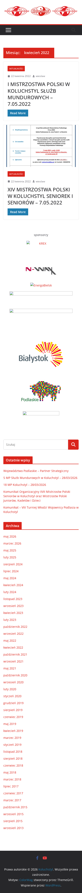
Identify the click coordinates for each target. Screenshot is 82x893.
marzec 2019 (12, 738)
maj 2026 (9, 536)
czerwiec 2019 (13, 717)
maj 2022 (9, 641)
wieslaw (40, 76)
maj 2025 (9, 550)
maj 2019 (9, 724)
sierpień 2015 (12, 821)
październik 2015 (15, 807)
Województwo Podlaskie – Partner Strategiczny (36, 471)
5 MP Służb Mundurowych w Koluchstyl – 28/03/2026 (40, 478)
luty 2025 (9, 557)
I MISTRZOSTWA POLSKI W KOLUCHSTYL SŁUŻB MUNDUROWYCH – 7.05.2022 (39, 94)
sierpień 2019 (12, 710)
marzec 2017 (12, 800)
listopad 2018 (12, 752)
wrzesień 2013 (13, 828)
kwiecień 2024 (13, 585)
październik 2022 (15, 627)
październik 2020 (15, 675)
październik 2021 (15, 654)
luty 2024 (9, 592)
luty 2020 (9, 689)
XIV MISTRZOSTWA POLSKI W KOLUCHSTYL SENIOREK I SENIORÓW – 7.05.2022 (40, 196)
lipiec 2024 (11, 571)
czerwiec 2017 (13, 793)
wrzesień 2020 (13, 682)
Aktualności (16, 68)
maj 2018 (9, 772)
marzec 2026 (12, 543)
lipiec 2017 (11, 786)
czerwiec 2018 (13, 765)
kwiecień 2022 (13, 647)
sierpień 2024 (12, 564)
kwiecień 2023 (13, 613)
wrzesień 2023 (13, 606)
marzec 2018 (12, 779)
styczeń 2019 (12, 745)
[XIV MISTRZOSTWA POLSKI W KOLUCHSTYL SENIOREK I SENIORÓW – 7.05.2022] (41, 146)
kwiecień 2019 (13, 731)
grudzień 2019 (13, 703)
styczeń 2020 (12, 696)
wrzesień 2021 (13, 661)
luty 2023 (9, 620)
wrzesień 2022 (13, 634)
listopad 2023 (12, 599)
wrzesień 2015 (13, 814)
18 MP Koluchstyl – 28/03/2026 (24, 485)
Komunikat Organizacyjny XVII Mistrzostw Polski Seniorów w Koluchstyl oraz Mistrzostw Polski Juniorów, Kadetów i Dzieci (36, 496)
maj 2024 (9, 578)
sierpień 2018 (12, 759)
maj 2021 (9, 668)
